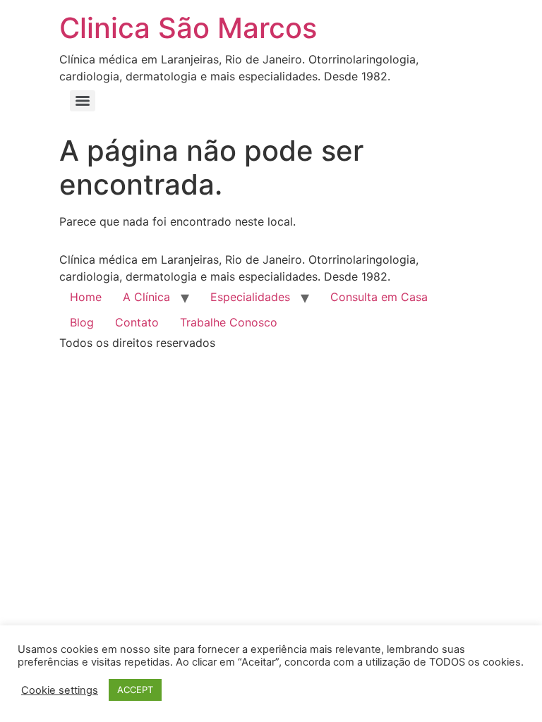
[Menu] (82, 100)
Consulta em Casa (379, 297)
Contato (137, 322)
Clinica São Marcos (188, 28)
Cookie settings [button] (59, 690)
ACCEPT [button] (135, 689)
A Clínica (146, 297)
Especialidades (250, 297)
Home (86, 297)
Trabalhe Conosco (228, 322)
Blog (82, 322)
